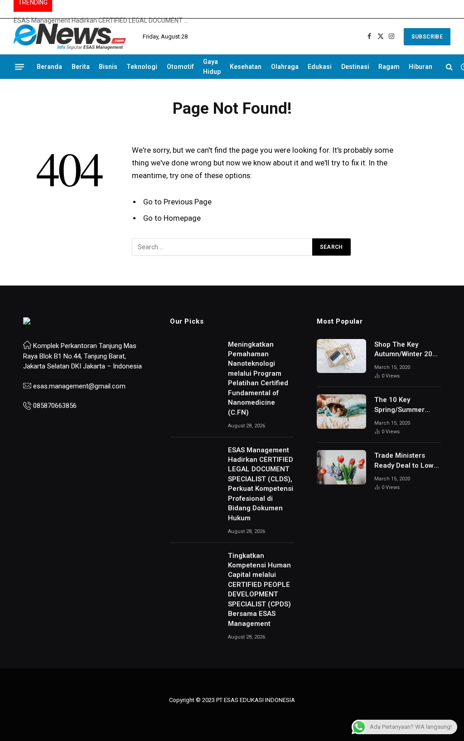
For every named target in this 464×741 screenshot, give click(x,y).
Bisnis (108, 66)
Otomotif (180, 66)
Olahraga (285, 66)
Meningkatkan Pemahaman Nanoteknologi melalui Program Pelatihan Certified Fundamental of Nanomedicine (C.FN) (258, 378)
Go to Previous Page (177, 202)
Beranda (49, 66)
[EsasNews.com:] (70, 37)
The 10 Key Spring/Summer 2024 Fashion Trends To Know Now (400, 405)
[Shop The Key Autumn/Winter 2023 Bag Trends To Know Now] (342, 356)
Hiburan (420, 66)
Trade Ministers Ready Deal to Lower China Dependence (407, 460)
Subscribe (427, 37)
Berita (81, 66)
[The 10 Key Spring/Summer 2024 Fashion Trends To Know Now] (342, 411)
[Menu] (19, 66)
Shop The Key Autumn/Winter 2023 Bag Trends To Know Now (407, 349)
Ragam (389, 66)
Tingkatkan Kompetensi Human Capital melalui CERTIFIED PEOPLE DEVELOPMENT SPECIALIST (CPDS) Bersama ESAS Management (259, 590)
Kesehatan (245, 66)
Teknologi (141, 66)
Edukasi (320, 66)
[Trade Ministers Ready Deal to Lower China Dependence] (342, 467)
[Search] (449, 67)
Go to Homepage (172, 218)
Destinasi (355, 66)
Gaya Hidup (212, 66)
